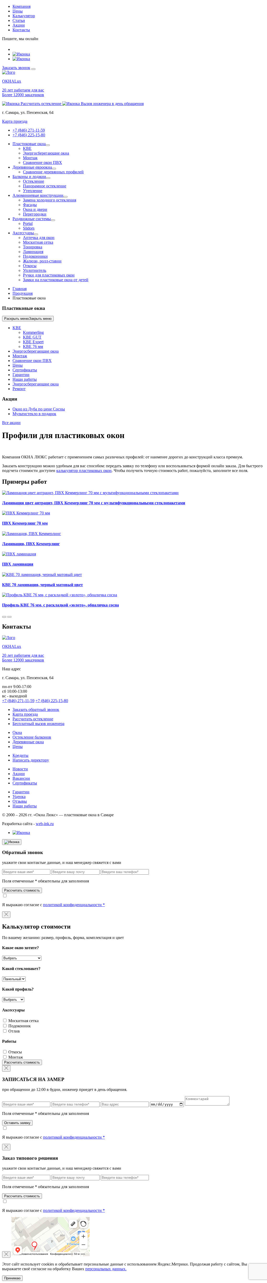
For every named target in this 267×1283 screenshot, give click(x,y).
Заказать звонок (16, 67)
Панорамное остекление (44, 186)
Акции (19, 25)
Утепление (32, 190)
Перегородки (34, 214)
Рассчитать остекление (33, 719)
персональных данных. (105, 1269)
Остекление (33, 181)
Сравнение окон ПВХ (42, 162)
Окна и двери (35, 209)
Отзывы (20, 801)
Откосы (30, 265)
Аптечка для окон (38, 237)
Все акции (11, 422)
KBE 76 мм (33, 346)
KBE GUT (32, 337)
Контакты (21, 30)
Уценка (19, 796)
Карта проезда (14, 121)
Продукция (23, 293)
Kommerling (33, 332)
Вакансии (21, 778)
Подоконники (35, 256)
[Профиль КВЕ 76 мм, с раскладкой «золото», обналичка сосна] (59, 595)
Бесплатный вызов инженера (38, 723)
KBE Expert (33, 342)
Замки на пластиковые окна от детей (55, 280)
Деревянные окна (28, 742)
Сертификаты (25, 370)
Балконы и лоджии (29, 176)
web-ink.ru (45, 823)
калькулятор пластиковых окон (84, 470)
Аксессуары (23, 233)
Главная (20, 288)
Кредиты (20, 755)
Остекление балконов (32, 737)
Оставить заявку (17, 1123)
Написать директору (31, 760)
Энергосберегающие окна (46, 153)
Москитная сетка (38, 242)
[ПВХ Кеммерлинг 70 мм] (26, 513)
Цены (18, 11)
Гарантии (21, 374)
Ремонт (19, 388)
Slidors (28, 228)
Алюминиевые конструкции (38, 195)
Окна (17, 732)
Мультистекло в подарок (34, 414)
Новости (20, 769)
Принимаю (12, 1278)
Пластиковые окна (29, 144)
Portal (28, 223)
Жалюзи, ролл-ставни (42, 261)
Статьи (19, 20)
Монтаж (30, 158)
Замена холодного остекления (49, 200)
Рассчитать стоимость (22, 890)
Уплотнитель (34, 270)
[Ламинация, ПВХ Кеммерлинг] (31, 533)
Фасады (30, 204)
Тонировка (32, 247)
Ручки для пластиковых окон (49, 275)
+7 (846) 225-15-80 (29, 135)
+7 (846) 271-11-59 (29, 130)
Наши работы (25, 379)
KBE (27, 148)
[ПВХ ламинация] (19, 554)
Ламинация (33, 251)
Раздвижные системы (32, 219)
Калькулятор (24, 16)
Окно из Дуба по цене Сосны (39, 409)
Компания (22, 6)
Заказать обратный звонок (36, 709)
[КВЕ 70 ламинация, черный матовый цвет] (42, 574)
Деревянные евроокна (32, 167)
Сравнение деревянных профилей (53, 172)
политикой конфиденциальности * (74, 905)
